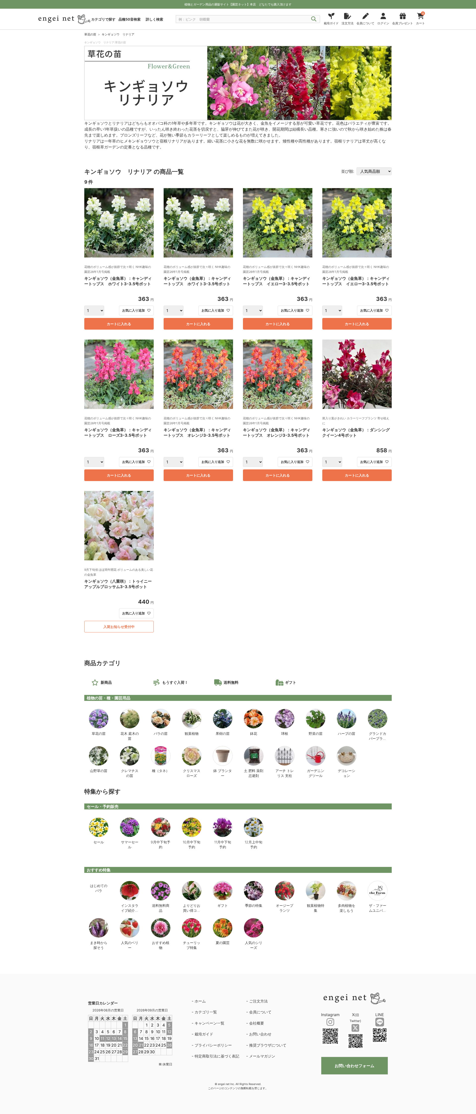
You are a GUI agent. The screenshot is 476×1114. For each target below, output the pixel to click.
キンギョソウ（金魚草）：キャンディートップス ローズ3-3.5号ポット (118, 432)
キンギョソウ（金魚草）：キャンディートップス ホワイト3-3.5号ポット (118, 281)
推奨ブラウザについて (267, 1045)
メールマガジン (262, 1056)
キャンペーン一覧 (209, 1023)
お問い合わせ (260, 1034)
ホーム (200, 1001)
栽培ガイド (204, 1034)
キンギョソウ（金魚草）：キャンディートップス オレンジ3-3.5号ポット (197, 432)
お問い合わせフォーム (354, 1065)
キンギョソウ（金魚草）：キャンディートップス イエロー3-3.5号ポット (276, 281)
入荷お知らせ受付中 (119, 627)
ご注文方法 (258, 1001)
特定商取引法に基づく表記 (217, 1056)
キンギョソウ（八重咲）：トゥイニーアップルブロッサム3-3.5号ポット (118, 584)
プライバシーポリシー (213, 1045)
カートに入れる (119, 324)
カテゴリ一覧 (206, 1012)
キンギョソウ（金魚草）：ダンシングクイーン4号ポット (356, 432)
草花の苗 (90, 34)
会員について (260, 1012)
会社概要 (256, 1023)
